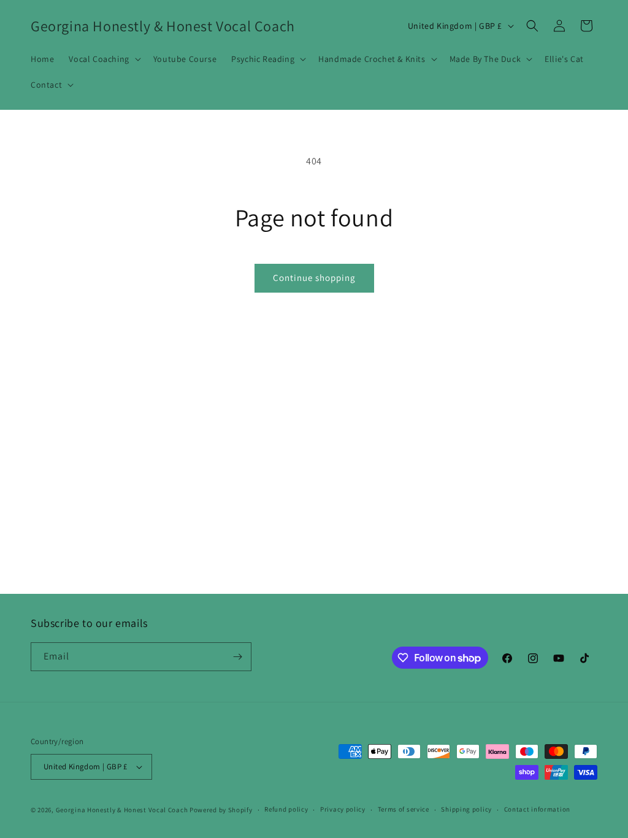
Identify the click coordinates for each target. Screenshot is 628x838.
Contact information (537, 809)
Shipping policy (466, 809)
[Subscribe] (237, 656)
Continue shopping (314, 277)
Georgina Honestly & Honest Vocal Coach (122, 809)
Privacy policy (343, 809)
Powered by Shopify (221, 809)
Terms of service (403, 809)
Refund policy (286, 809)
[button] (103, 59)
